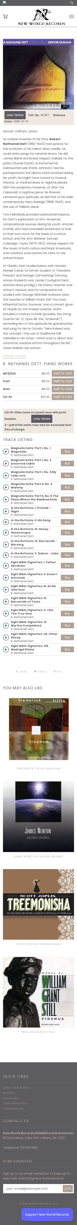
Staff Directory (15, 1103)
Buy (67, 451)
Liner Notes (15, 115)
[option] (38, 74)
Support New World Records (47, 1214)
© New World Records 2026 (38, 1203)
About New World (16, 1087)
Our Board (11, 1098)
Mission (8, 1093)
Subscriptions (13, 1108)
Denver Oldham (14, 356)
